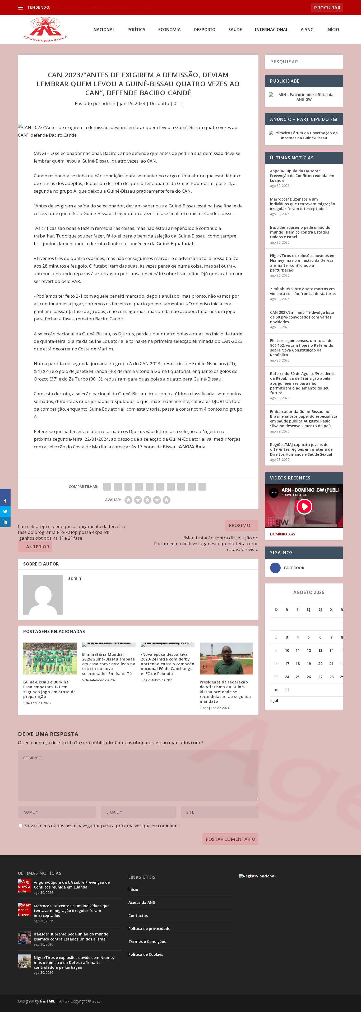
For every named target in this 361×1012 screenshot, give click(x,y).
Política (136, 30)
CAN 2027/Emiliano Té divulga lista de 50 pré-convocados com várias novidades (302, 317)
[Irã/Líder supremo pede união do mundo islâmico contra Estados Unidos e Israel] (24, 937)
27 (320, 676)
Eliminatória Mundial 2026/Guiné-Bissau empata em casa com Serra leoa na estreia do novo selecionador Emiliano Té (109, 664)
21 (331, 663)
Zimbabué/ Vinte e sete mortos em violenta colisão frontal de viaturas (303, 291)
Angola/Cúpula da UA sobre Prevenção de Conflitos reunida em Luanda (302, 175)
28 (331, 676)
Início (332, 30)
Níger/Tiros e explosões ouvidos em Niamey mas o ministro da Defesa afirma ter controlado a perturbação (303, 263)
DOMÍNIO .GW (282, 534)
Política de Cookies (145, 954)
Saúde (235, 30)
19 (309, 663)
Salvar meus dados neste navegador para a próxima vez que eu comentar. (101, 826)
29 (342, 676)
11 (297, 650)
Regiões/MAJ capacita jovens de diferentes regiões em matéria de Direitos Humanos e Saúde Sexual (301, 449)
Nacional (104, 30)
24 (287, 676)
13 (320, 650)
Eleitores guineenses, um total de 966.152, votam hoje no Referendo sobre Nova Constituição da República (301, 348)
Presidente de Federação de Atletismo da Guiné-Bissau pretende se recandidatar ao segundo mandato (225, 692)
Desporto (204, 30)
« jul (274, 700)
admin (108, 103)
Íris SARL (47, 1001)
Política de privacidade (149, 928)
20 (320, 663)
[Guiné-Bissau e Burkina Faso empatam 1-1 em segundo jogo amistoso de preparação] (50, 659)
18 (297, 663)
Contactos (138, 915)
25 (297, 676)
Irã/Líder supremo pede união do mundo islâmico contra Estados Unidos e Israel (300, 232)
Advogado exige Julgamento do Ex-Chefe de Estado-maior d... (104, 7)
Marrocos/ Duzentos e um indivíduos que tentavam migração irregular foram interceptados (302, 204)
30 (276, 689)
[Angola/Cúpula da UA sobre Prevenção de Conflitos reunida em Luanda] (24, 885)
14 (331, 650)
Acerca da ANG (141, 902)
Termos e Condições (147, 941)
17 (287, 663)
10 (287, 650)
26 (309, 676)
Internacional (271, 30)
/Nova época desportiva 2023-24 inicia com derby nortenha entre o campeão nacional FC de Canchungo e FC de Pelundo (167, 664)
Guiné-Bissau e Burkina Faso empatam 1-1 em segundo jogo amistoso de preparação (49, 689)
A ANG (307, 30)
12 (309, 650)
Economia (169, 30)
